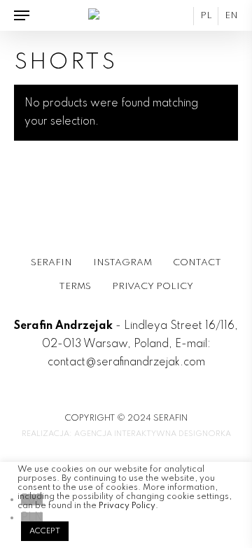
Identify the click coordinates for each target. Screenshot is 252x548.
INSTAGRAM (122, 262)
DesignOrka (204, 434)
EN (231, 15)
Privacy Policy (127, 506)
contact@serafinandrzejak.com (126, 362)
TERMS (75, 286)
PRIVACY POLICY (152, 286)
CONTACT (197, 262)
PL (206, 15)
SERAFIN (51, 262)
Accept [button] (44, 531)
